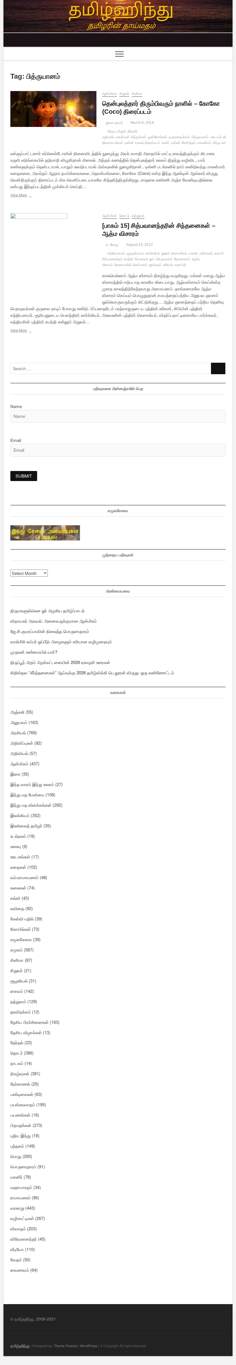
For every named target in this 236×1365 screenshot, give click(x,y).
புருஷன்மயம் (135, 253)
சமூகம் (16, 950)
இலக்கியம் (20, 815)
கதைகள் (18, 867)
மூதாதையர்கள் (179, 137)
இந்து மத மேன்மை (27, 794)
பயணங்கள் (20, 1115)
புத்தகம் (17, 1146)
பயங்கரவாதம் (22, 1104)
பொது (15, 1156)
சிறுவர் (124, 94)
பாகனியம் (204, 143)
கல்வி (15, 898)
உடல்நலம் (18, 836)
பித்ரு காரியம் (222, 143)
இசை (15, 774)
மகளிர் (16, 1177)
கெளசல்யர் (179, 253)
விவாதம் (18, 1228)
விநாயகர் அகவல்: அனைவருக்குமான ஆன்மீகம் (53, 621)
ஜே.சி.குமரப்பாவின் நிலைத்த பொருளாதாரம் (49, 631)
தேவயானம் (182, 259)
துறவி (165, 253)
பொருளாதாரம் (23, 1166)
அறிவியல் (19, 753)
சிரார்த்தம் (189, 143)
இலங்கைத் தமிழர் (26, 826)
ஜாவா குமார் (114, 123)
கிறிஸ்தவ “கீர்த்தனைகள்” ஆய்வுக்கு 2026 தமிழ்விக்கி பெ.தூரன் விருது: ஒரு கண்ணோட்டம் (92, 672)
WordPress (88, 1345)
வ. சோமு (112, 245)
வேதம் (16, 1259)
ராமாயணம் (20, 1197)
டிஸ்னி (129, 143)
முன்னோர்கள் (157, 137)
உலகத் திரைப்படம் (147, 143)
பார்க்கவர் (206, 253)
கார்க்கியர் (152, 253)
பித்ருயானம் (200, 137)
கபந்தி (128, 259)
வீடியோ (17, 1249)
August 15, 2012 (139, 245)
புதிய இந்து (20, 1135)
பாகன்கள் (122, 137)
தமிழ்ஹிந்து (20, 1345)
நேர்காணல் (20, 1084)
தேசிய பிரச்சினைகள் (29, 1022)
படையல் (216, 137)
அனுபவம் (18, 722)
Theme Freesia (65, 1345)
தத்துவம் (138, 216)
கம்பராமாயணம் (24, 877)
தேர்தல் (16, 1042)
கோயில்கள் (20, 929)
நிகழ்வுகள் (19, 1073)
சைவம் (16, 991)
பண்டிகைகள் (21, 1094)
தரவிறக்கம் (20, 1012)
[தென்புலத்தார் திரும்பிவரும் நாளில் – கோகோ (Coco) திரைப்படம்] (53, 109)
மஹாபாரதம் (21, 1187)
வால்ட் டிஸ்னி (171, 143)
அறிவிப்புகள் (21, 743)
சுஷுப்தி (180, 265)
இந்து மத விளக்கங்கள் (31, 805)
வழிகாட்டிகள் (22, 1218)
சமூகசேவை (21, 939)
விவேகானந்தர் (23, 1239)
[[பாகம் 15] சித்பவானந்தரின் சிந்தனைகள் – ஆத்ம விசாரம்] (53, 256)
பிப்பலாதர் (141, 259)
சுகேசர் (168, 265)
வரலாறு (17, 1208)
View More (28, 196)
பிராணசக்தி (122, 265)
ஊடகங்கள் (20, 857)
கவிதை (17, 908)
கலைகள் (18, 888)
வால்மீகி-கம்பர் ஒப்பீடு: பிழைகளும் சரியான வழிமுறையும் (61, 641)
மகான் (193, 253)
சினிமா (137, 94)
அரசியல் (18, 732)
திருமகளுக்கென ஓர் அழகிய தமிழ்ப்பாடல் (47, 610)
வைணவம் (19, 1270)
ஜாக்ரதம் (155, 265)
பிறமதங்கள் (20, 1125)
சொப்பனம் (140, 265)
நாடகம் (16, 1063)
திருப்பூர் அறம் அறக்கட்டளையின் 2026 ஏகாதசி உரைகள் (60, 662)
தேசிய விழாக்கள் (26, 1032)
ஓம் (151, 259)
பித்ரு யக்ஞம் (116, 131)
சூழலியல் (19, 981)
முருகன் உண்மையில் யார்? (33, 652)
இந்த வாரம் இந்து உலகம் (32, 784)
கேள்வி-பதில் (22, 919)
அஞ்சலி (17, 712)
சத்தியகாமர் (116, 253)
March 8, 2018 (142, 123)
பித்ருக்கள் (138, 137)
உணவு (15, 846)
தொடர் (124, 216)
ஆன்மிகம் (109, 94)
